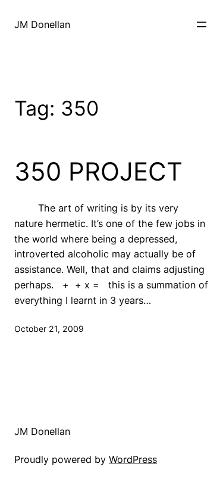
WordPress (133, 459)
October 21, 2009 (49, 329)
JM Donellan (42, 24)
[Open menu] (201, 24)
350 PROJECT (98, 171)
